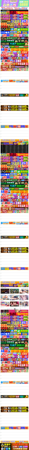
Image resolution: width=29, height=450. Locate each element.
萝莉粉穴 (22, 151)
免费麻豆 (18, 151)
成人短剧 (14, 152)
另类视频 (26, 146)
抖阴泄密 (26, 151)
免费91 (10, 151)
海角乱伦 (14, 151)
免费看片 (6, 151)
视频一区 (3, 145)
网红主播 (10, 145)
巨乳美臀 (14, 146)
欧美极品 (22, 145)
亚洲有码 (18, 145)
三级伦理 (6, 146)
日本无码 (14, 145)
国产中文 (6, 152)
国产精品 (6, 145)
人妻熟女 (18, 146)
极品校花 (18, 152)
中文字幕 (10, 146)
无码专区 (3, 151)
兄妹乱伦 (10, 152)
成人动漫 (26, 145)
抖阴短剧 (22, 152)
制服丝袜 (22, 146)
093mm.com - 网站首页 (5, 10)
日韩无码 (26, 152)
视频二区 (3, 146)
